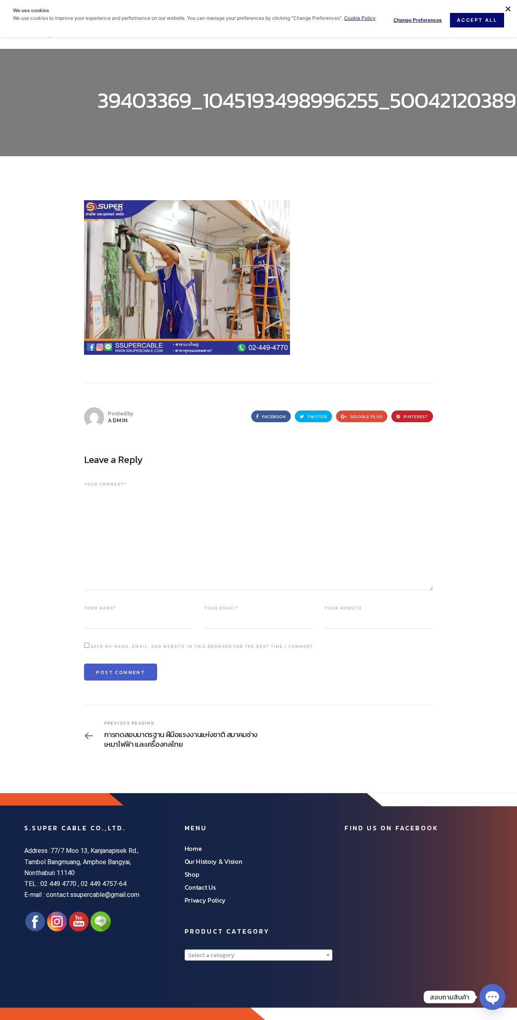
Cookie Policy (360, 18)
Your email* (221, 608)
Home (193, 848)
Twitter (316, 416)
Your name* (100, 608)
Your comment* (105, 484)
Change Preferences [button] (417, 20)
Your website (343, 608)
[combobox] (259, 955)
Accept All (477, 20)
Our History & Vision (213, 861)
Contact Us (200, 887)
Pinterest (415, 416)
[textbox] (258, 955)
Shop (192, 874)
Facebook (273, 416)
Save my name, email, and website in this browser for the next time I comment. (202, 646)
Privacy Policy (205, 900)
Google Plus (365, 416)
